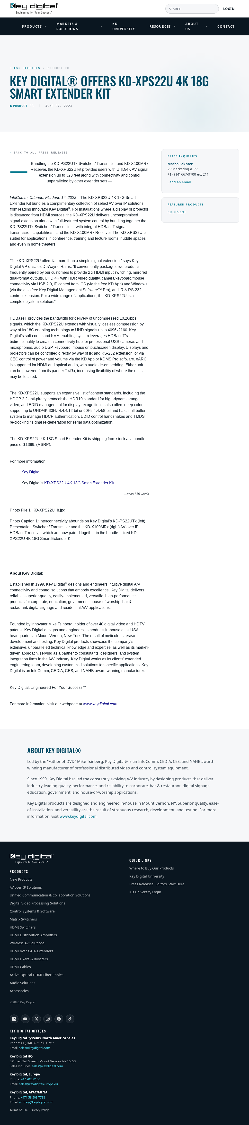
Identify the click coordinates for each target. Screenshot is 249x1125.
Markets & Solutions (79, 26)
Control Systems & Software (32, 911)
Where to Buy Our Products (151, 868)
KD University (123, 26)
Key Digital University (146, 876)
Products (34, 26)
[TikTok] (70, 1018)
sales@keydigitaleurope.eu (38, 1084)
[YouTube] (25, 1018)
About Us (196, 26)
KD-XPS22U (177, 212)
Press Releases (25, 68)
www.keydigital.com (78, 816)
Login (229, 9)
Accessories (19, 991)
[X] (36, 1018)
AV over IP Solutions (26, 887)
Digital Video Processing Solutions (37, 903)
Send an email (179, 182)
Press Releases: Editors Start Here (156, 884)
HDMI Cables (20, 966)
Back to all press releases (41, 152)
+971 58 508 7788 (33, 1097)
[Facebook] (58, 1018)
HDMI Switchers (23, 927)
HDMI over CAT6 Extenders (31, 951)
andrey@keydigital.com (36, 1102)
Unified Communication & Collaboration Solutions (50, 895)
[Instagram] (47, 1018)
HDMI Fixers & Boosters (29, 959)
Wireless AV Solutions (27, 943)
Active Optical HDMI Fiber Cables (36, 974)
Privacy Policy (39, 1110)
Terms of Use (19, 1110)
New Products (21, 879)
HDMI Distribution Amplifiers (33, 935)
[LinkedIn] (14, 1018)
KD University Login (145, 892)
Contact (226, 26)
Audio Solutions (22, 982)
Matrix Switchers (23, 919)
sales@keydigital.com (34, 1048)
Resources (163, 26)
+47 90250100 (30, 1079)
